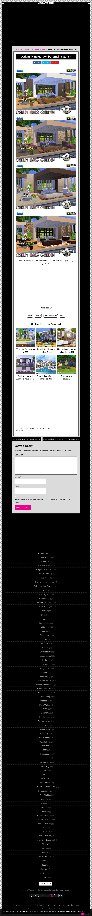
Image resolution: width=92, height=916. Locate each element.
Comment (19, 455)
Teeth (44, 852)
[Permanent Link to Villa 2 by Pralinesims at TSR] (25, 346)
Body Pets (45, 778)
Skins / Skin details (43, 840)
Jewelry (44, 561)
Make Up (43, 705)
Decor (44, 750)
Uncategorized (45, 873)
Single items (44, 664)
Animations (44, 578)
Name (18, 477)
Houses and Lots (27, 49)
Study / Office (45, 668)
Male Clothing (44, 606)
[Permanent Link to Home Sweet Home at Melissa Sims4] (46, 346)
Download (45, 308)
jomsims (38, 316)
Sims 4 (62, 316)
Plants (43, 799)
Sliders (45, 844)
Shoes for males (45, 820)
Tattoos (44, 848)
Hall (45, 639)
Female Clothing (44, 602)
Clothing (42, 599)
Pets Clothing (45, 795)
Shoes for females (44, 815)
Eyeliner (44, 713)
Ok (83, 913)
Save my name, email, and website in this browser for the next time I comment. (42, 500)
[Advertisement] (46, 25)
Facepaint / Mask (45, 721)
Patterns (44, 771)
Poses (43, 803)
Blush (45, 709)
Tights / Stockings (45, 574)
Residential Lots (40, 49)
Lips (44, 725)
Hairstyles (43, 677)
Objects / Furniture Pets (45, 787)
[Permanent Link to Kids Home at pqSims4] (66, 373)
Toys (44, 865)
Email (17, 487)
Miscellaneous (44, 565)
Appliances (45, 746)
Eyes (43, 615)
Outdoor (45, 660)
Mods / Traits (43, 738)
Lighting (45, 758)
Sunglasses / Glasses (45, 570)
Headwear (44, 557)
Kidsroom (45, 643)
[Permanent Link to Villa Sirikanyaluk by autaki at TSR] (46, 373)
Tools (44, 861)
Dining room (45, 635)
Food (44, 619)
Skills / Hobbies (44, 836)
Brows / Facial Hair (43, 582)
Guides (44, 673)
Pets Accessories (45, 791)
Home (17, 49)
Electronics (45, 754)
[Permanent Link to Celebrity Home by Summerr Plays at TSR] (25, 373)
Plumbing (45, 766)
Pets (44, 775)
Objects (42, 742)
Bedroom (45, 631)
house (30, 316)
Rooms (43, 808)
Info (88, 913)
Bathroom (45, 627)
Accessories (43, 553)
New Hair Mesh (44, 680)
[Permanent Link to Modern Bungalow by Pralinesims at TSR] (66, 346)
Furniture (43, 623)
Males (45, 832)
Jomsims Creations (50, 316)
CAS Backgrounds (44, 594)
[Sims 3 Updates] (46, 895)
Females (44, 827)
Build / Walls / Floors (43, 586)
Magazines (44, 701)
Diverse (44, 611)
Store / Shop (45, 697)
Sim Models (43, 824)
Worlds (44, 877)
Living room (45, 652)
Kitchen (45, 648)
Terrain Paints (43, 857)
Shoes (43, 812)
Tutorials (44, 869)
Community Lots (44, 688)
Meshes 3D (44, 734)
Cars (44, 590)
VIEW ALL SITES (45, 884)
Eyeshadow (44, 717)
